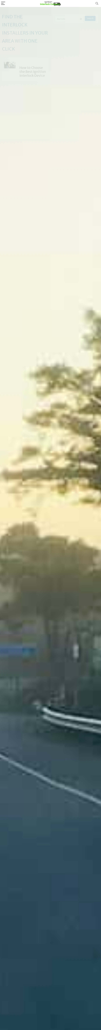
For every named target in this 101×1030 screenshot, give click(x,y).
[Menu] (3, 3)
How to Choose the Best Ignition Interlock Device (32, 72)
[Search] (97, 3)
